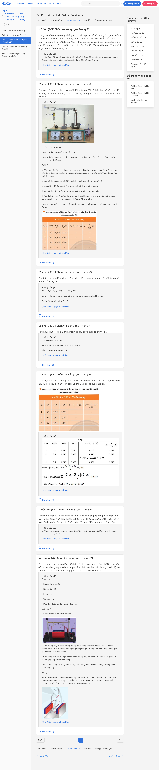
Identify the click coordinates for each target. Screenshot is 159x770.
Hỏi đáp (87, 20)
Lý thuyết (42, 20)
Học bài (20, 3)
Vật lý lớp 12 (136, 42)
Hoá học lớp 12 (137, 46)
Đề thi (51, 3)
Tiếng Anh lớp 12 (138, 37)
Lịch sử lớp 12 (137, 55)
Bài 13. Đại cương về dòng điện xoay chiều (13, 54)
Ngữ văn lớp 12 (137, 33)
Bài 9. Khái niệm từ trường (13, 30)
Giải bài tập (41, 3)
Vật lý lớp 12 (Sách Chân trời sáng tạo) (14, 15)
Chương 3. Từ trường (15, 19)
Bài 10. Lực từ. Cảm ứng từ (14, 35)
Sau (120, 740)
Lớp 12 (5, 10)
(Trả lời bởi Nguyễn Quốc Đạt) (55, 65)
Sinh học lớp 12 (137, 50)
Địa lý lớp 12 (136, 59)
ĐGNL (60, 3)
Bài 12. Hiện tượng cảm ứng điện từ (14, 47)
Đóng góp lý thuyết (103, 20)
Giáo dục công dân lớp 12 (139, 65)
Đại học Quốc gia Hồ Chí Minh (140, 94)
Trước (40, 740)
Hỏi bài (30, 3)
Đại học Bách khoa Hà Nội (139, 101)
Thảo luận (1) (47, 74)
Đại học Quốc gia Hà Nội (140, 87)
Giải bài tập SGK (73, 20)
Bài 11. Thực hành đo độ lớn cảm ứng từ (14, 40)
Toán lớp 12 (136, 28)
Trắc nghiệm (56, 20)
